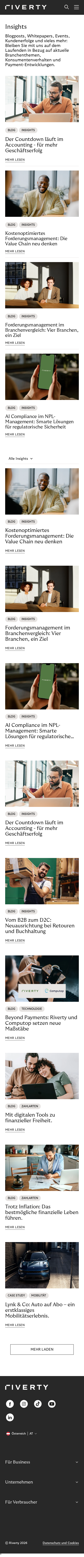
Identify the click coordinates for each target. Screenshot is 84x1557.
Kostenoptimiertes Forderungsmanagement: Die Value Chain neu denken (36, 238)
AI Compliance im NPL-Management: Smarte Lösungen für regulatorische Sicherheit (39, 421)
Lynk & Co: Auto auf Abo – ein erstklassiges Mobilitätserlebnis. (40, 1310)
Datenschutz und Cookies (61, 1543)
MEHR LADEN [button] (42, 1349)
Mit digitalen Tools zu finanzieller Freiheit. (30, 1117)
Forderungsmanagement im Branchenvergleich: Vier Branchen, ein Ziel (41, 330)
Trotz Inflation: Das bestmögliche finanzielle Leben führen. (41, 1212)
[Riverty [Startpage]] (26, 7)
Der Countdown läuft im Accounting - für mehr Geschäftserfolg (34, 145)
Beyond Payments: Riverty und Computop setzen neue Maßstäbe (41, 1023)
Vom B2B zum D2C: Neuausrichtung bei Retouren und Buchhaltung (40, 925)
